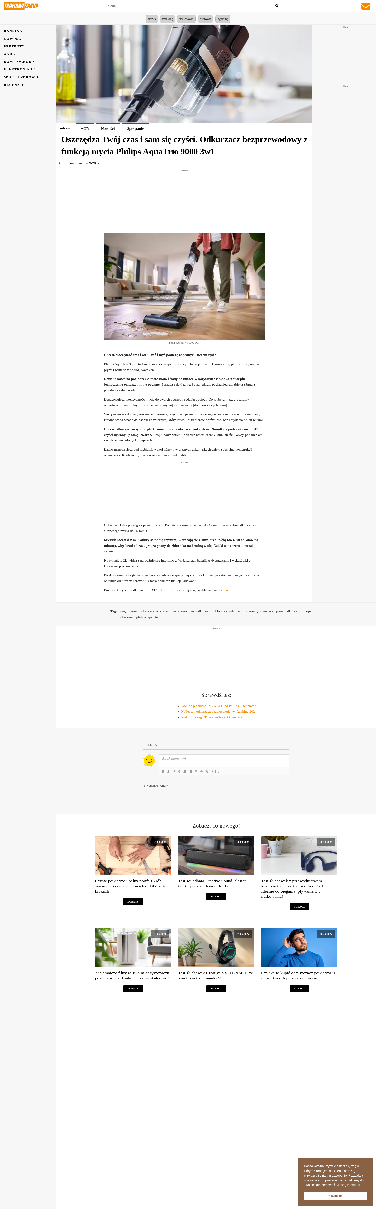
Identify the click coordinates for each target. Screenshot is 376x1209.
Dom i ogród (18, 62)
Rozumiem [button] (335, 1195)
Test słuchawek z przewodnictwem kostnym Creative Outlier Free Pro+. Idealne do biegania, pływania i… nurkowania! (293, 889)
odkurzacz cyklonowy (211, 611)
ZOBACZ (132, 901)
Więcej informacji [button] (349, 1185)
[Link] (207, 771)
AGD (8, 54)
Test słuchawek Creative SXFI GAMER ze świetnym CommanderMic (215, 975)
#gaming (223, 19)
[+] (217, 771)
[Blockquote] (196, 771)
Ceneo (223, 590)
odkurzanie (126, 617)
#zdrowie (205, 19)
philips (141, 617)
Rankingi (14, 31)
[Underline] (174, 771)
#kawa (152, 19)
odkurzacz (147, 611)
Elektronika (18, 69)
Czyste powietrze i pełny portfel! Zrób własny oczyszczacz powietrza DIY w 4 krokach (130, 886)
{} (212, 771)
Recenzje (14, 85)
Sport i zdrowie (22, 77)
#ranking (167, 19)
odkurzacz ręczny (271, 611)
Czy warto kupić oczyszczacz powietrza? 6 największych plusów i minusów (298, 975)
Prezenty (14, 46)
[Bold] (163, 771)
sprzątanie (155, 617)
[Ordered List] (185, 771)
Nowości (13, 39)
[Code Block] (201, 771)
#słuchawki (186, 19)
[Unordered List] (190, 771)
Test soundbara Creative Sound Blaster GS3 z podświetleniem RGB (212, 883)
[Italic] (168, 771)
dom (122, 611)
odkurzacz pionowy (243, 611)
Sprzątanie (135, 128)
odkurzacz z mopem (300, 611)
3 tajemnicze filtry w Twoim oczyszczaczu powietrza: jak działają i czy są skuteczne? (132, 975)
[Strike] (179, 771)
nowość (132, 611)
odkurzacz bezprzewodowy (175, 611)
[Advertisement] (184, 199)
